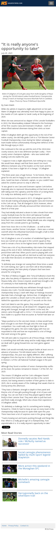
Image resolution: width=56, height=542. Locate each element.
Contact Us (24, 526)
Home (4, 526)
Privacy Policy (13, 526)
